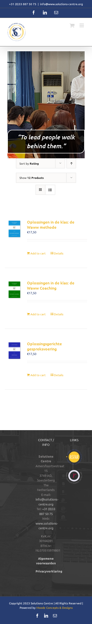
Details (58, 253)
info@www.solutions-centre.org (61, 4)
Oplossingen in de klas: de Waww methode (50, 224)
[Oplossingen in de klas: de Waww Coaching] (14, 289)
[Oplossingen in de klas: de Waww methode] (14, 228)
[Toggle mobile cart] (72, 25)
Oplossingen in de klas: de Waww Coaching (50, 285)
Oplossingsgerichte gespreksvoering (44, 346)
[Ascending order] (71, 163)
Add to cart (38, 253)
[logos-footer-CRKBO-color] (74, 471)
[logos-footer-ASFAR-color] (74, 451)
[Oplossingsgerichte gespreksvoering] (14, 350)
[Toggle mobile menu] (82, 25)
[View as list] (50, 190)
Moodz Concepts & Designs (54, 608)
